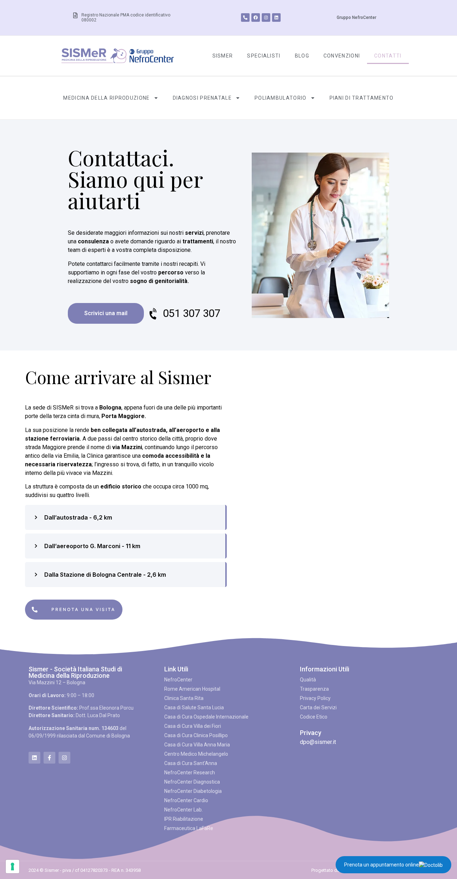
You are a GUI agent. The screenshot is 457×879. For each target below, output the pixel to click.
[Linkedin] (276, 17)
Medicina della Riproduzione (106, 98)
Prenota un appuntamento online (381, 865)
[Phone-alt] (245, 17)
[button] (125, 517)
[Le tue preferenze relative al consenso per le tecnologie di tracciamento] (12, 866)
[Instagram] (266, 17)
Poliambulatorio (281, 98)
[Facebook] (255, 17)
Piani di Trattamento (362, 98)
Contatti (387, 56)
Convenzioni (341, 56)
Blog (302, 56)
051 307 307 (192, 313)
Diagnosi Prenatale (202, 98)
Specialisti (263, 56)
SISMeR (222, 56)
